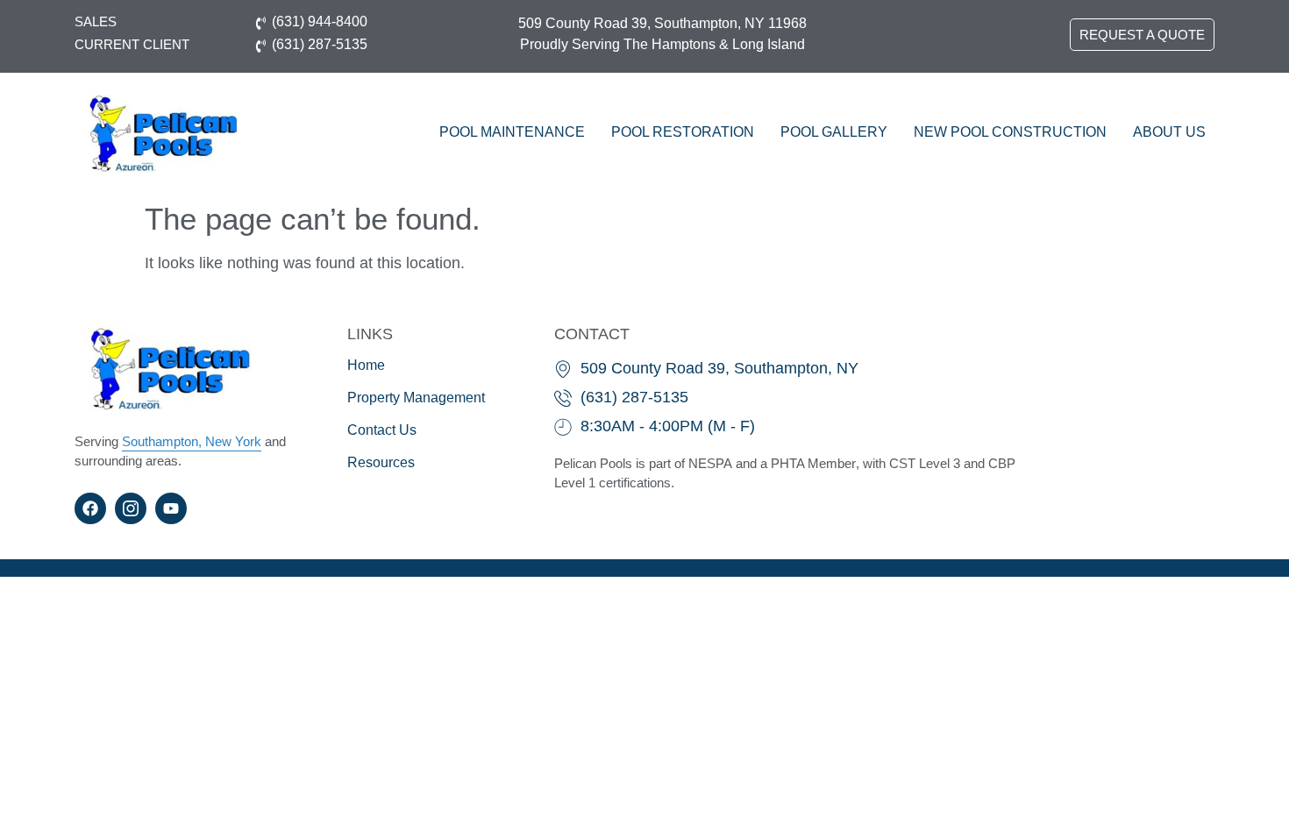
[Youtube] (171, 508)
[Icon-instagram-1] (130, 508)
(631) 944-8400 (319, 21)
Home (366, 365)
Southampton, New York (191, 441)
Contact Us (382, 430)
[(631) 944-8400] (260, 21)
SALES (96, 21)
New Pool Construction (1010, 131)
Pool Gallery (833, 131)
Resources (381, 462)
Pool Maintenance (512, 131)
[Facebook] (90, 508)
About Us (1169, 131)
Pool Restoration (682, 131)
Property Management (416, 397)
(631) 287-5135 (319, 44)
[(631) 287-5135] (260, 44)
